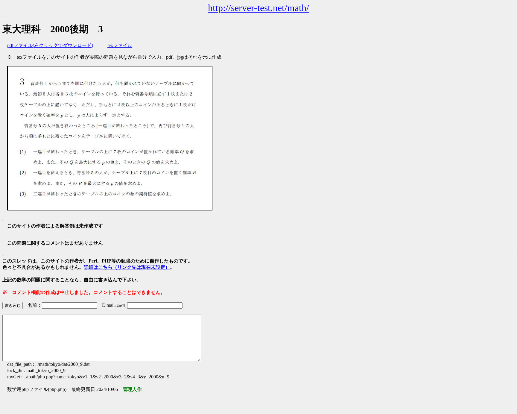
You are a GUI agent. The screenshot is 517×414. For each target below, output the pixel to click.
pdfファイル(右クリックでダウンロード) (50, 45)
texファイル (119, 45)
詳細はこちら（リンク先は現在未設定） (127, 267)
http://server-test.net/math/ (258, 7)
